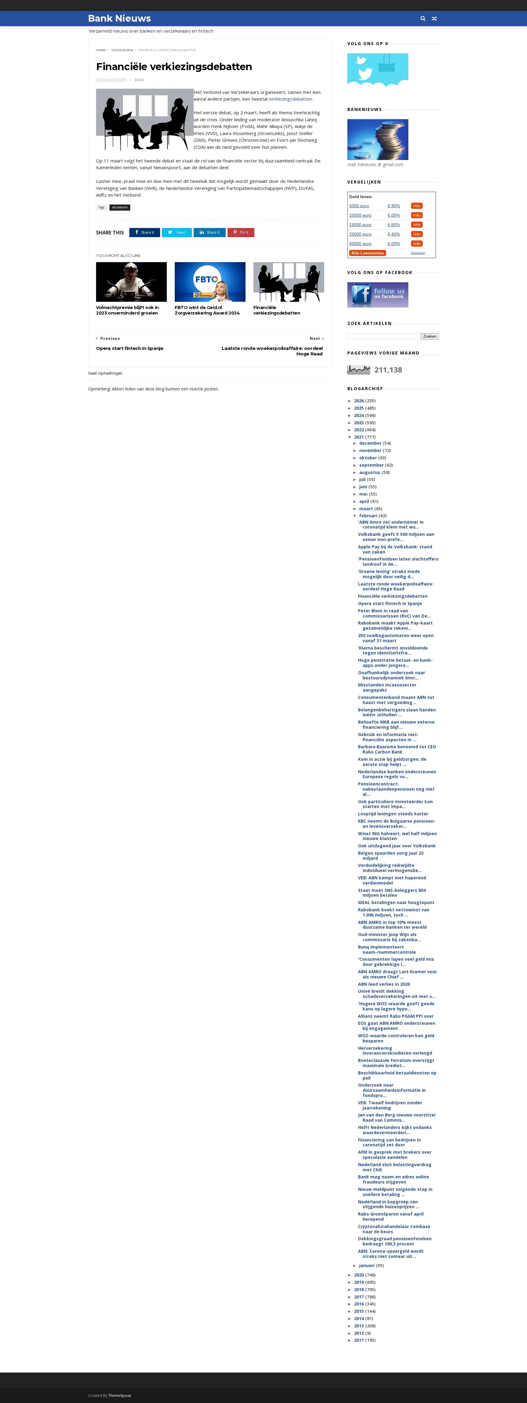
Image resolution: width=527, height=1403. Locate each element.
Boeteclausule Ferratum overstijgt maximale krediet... (396, 1062)
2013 (359, 1326)
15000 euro (360, 224)
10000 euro (360, 215)
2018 (359, 1289)
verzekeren (122, 50)
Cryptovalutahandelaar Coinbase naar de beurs (394, 1228)
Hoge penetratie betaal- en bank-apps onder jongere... (395, 662)
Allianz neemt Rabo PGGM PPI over (396, 1016)
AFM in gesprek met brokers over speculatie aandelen (395, 1154)
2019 (359, 1282)
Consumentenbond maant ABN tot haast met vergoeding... (396, 699)
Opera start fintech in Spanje (390, 603)
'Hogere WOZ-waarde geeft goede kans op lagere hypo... (396, 1006)
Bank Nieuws (119, 18)
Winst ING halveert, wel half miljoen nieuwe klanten (397, 836)
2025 (359, 408)
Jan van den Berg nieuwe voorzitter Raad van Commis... (397, 1117)
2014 (359, 1318)
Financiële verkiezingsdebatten (276, 310)
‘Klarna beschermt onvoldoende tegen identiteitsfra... (393, 650)
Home (101, 50)
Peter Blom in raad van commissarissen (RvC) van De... (394, 613)
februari (368, 515)
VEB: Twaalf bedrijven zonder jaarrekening (390, 1105)
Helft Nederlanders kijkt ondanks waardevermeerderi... (395, 1129)
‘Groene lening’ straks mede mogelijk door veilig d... (389, 573)
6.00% (394, 215)
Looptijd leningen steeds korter (393, 814)
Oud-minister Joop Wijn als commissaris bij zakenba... (389, 936)
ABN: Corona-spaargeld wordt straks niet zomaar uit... (391, 1253)
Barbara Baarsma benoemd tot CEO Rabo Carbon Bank (397, 749)
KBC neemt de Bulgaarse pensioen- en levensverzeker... (397, 823)
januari (367, 1265)
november (371, 450)
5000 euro (359, 205)
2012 (359, 1333)
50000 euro (360, 243)
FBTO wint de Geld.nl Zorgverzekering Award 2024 (207, 310)
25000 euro (360, 234)
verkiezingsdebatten (290, 99)
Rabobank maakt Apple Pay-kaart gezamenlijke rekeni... (395, 625)
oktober (368, 458)
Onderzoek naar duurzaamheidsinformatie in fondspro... (392, 1090)
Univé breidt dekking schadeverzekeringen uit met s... (397, 993)
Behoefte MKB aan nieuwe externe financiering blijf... (396, 724)
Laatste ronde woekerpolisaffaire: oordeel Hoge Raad (395, 586)
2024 (359, 415)
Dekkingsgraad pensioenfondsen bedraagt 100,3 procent (395, 1241)
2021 (359, 437)
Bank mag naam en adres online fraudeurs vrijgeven (393, 1179)
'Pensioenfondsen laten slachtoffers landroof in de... (398, 561)
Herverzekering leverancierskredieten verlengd (395, 1050)
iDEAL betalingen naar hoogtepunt (396, 902)
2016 (359, 1304)
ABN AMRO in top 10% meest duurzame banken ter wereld (392, 924)
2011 (359, 1340)
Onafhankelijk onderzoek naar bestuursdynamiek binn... (391, 675)
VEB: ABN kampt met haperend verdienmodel (392, 880)
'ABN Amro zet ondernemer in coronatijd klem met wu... (391, 524)
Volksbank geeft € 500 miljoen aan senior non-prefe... (396, 536)
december (371, 443)
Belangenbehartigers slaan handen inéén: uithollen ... (397, 712)
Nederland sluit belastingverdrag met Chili (395, 1167)
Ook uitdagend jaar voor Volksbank (397, 846)
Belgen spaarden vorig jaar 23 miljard (391, 855)
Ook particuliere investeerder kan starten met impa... (395, 804)
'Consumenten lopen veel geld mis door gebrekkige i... (396, 961)
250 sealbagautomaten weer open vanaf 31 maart (396, 637)
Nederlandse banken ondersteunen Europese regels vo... (397, 774)
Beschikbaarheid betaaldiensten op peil (397, 1075)
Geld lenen (360, 196)
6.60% (394, 224)
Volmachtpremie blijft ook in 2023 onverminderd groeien (127, 310)
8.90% (394, 205)
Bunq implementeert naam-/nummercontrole (387, 949)
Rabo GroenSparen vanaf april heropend (391, 1216)
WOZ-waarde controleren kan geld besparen (396, 1038)
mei (364, 494)
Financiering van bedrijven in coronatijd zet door (389, 1142)
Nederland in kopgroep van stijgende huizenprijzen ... (388, 1204)
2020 (359, 1275)
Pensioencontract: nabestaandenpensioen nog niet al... (396, 789)
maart (366, 508)
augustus (370, 472)
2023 (359, 423)
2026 (359, 401)
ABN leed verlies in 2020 (384, 984)
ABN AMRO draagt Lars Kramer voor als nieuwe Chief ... (397, 974)
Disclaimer (418, 253)
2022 (359, 430)
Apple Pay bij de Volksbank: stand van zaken (395, 549)
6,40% (394, 234)
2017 (359, 1297)
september (372, 465)
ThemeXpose (119, 1395)
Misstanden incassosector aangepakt (387, 687)
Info (417, 205)
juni (363, 487)
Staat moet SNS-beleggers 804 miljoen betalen (392, 892)
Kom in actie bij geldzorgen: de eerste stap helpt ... (392, 761)
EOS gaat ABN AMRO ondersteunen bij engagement (396, 1025)
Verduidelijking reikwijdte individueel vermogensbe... (390, 867)
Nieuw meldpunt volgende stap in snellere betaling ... (395, 1191)
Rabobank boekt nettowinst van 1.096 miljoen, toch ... (393, 912)
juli (363, 479)
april (364, 501)
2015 (359, 1311)
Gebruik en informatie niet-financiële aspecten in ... (388, 737)
